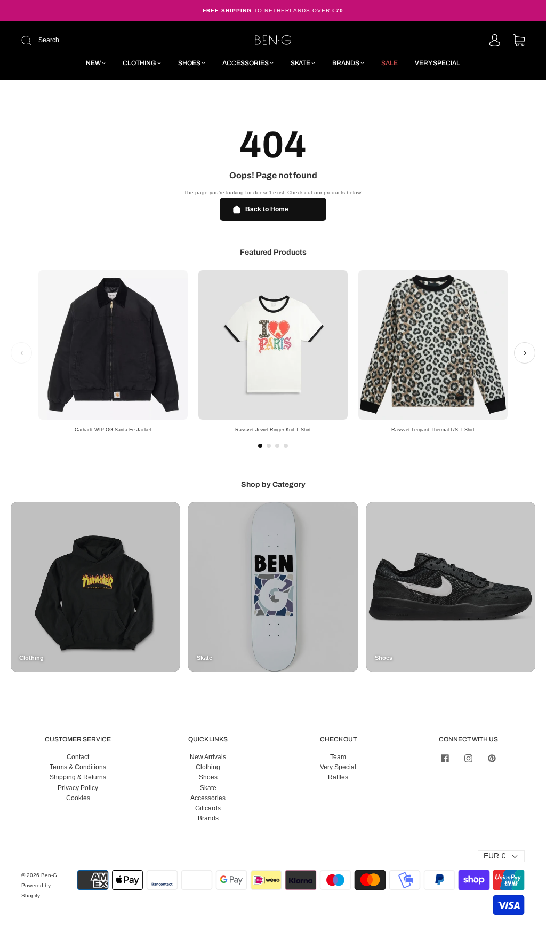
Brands (345, 63)
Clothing (139, 63)
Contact (78, 757)
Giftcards (208, 808)
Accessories (245, 63)
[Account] (494, 41)
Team (338, 757)
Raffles (338, 777)
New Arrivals (208, 757)
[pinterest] (491, 758)
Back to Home (266, 209)
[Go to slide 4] (286, 446)
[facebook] (444, 758)
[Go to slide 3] (277, 446)
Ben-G (49, 875)
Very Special (437, 63)
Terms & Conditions (78, 767)
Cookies (78, 798)
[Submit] (97, 40)
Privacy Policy (78, 788)
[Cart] (519, 41)
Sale (389, 63)
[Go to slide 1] (260, 446)
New (93, 63)
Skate (300, 63)
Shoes (189, 63)
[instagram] (468, 758)
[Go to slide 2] (269, 446)
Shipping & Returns (78, 777)
